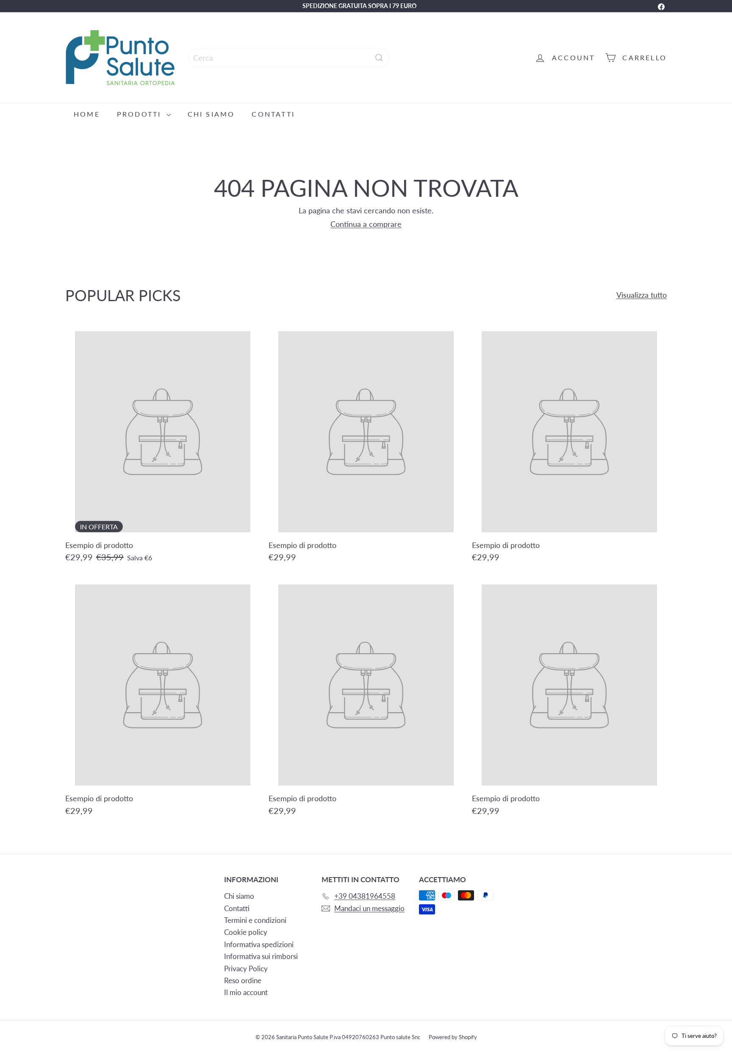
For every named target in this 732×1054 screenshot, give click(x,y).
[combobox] (288, 57)
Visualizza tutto (641, 295)
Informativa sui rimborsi (261, 956)
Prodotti (140, 114)
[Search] (379, 57)
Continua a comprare (366, 224)
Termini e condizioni (255, 920)
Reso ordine (242, 980)
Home (87, 114)
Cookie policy (245, 932)
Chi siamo (211, 114)
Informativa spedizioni (259, 944)
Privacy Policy (246, 968)
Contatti (273, 114)
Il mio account (246, 992)
